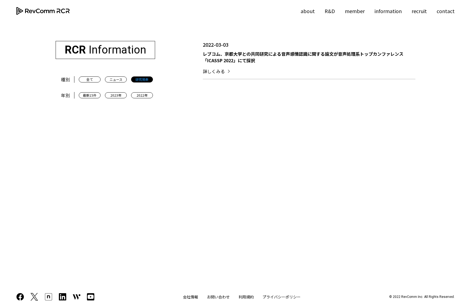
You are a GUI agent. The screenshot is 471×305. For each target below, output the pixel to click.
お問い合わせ (218, 297)
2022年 (142, 95)
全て (89, 79)
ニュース (116, 79)
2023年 (115, 95)
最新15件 (89, 95)
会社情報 (190, 297)
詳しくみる (214, 71)
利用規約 (246, 297)
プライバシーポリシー (281, 297)
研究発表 (142, 79)
